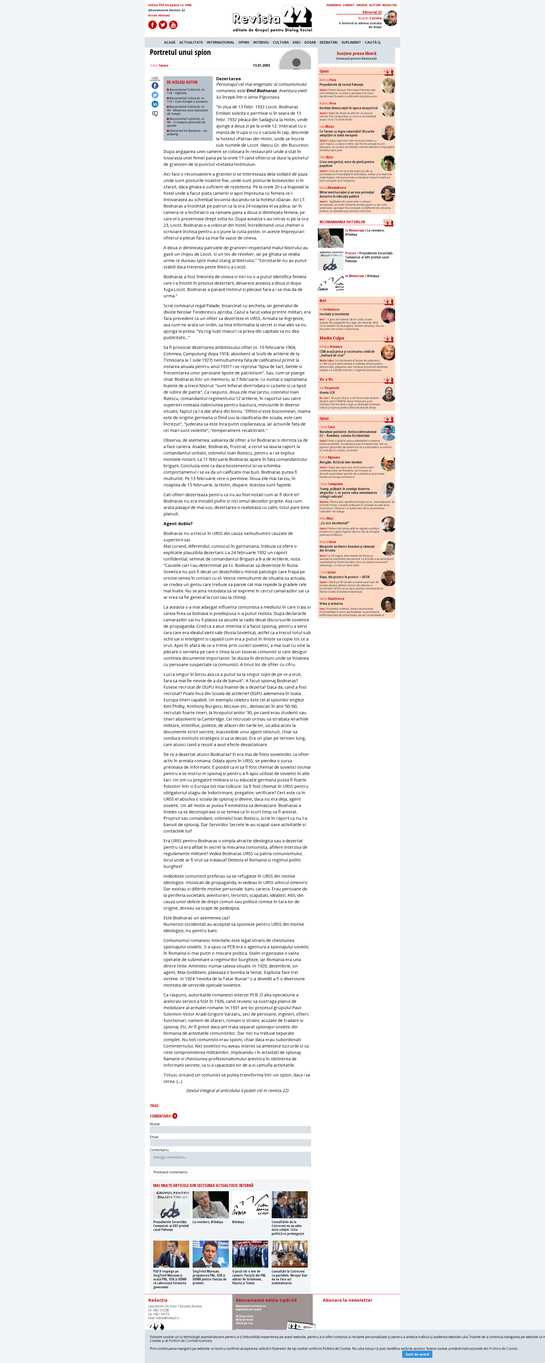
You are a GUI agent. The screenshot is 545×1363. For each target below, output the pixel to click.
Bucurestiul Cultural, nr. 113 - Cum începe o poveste (187, 99)
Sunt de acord (417, 1354)
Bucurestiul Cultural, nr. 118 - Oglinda (186, 91)
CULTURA (281, 42)
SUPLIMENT (351, 42)
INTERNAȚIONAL (221, 42)
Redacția (389, 5)
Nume (155, 1124)
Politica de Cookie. (503, 1348)
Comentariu (159, 1150)
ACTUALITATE (191, 42)
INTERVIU (261, 42)
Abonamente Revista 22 (166, 10)
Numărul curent (341, 5)
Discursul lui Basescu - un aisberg (187, 132)
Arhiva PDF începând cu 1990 (169, 5)
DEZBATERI (329, 42)
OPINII (243, 42)
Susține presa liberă (356, 55)
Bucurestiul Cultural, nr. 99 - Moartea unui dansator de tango (187, 110)
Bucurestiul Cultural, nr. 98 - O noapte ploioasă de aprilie (186, 122)
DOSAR (310, 42)
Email (154, 1137)
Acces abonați (159, 15)
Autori (375, 5)
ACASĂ (169, 42)
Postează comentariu (170, 1172)
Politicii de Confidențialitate (190, 1340)
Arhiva (361, 5)
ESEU (297, 42)
